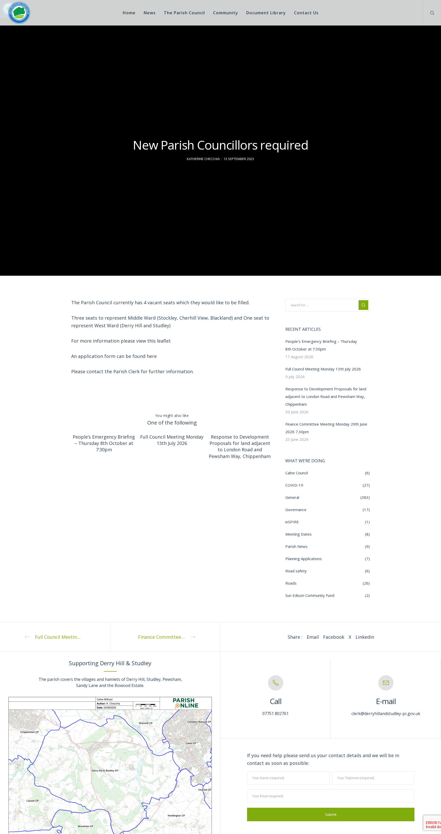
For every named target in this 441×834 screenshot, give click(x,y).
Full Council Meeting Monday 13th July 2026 (323, 368)
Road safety (296, 570)
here (152, 356)
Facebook (333, 637)
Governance (296, 509)
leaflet (165, 341)
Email (313, 637)
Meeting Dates (298, 534)
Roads (291, 583)
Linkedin (365, 637)
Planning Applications (303, 558)
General (292, 497)
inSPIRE (292, 521)
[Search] (429, 13)
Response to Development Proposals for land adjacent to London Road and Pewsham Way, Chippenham (325, 396)
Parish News (296, 546)
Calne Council (296, 472)
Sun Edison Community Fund (309, 595)
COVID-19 (294, 485)
